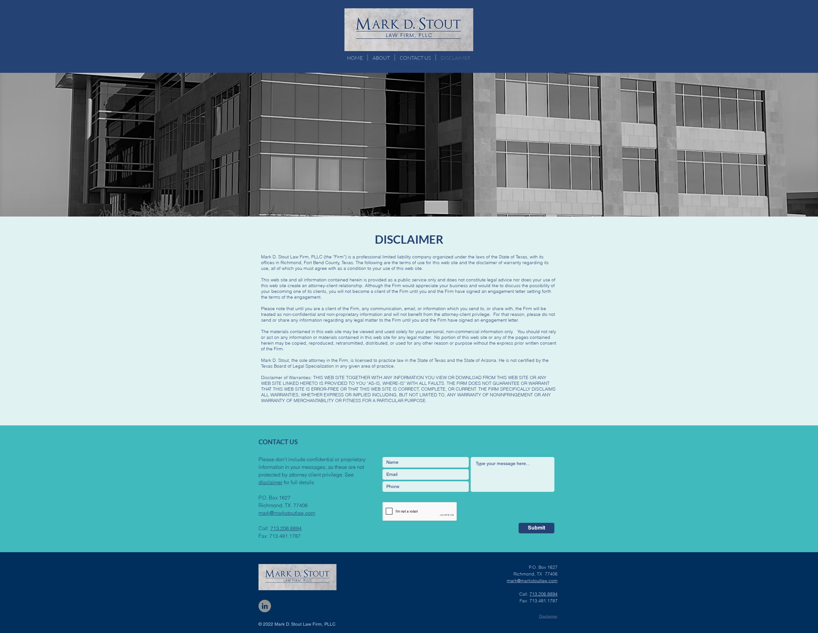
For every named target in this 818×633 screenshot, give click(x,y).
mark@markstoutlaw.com (287, 513)
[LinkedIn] (265, 606)
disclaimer (270, 482)
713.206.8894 (286, 528)
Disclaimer (548, 616)
